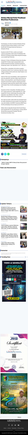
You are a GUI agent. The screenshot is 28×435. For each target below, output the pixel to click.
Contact (9, 428)
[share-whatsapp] (8, 154)
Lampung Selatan (6, 215)
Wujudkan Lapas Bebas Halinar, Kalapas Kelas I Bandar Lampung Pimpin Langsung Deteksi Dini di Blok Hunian (9, 235)
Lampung (4, 232)
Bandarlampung (6, 206)
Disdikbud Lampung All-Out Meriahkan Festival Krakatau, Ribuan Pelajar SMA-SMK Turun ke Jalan (10, 209)
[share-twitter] (5, 154)
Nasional (9, 5)
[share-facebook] (2, 154)
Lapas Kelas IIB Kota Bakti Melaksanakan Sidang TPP (8, 243)
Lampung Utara (23, 5)
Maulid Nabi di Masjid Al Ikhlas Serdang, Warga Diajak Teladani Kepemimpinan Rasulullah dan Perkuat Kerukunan (9, 218)
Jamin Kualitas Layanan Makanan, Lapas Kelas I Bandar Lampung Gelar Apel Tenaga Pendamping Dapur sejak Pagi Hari (10, 227)
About (5, 428)
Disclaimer (14, 428)
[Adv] (14, 281)
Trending (3, 5)
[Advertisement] (14, 186)
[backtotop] (14, 431)
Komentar (24, 154)
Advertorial (15, 5)
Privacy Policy (20, 428)
